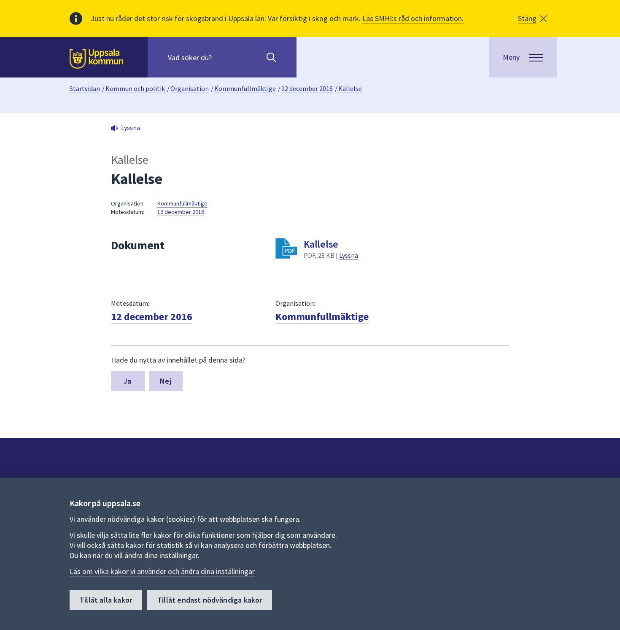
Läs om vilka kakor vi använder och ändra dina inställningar (162, 571)
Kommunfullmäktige (245, 88)
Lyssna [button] (130, 127)
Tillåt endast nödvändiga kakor (209, 600)
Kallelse (350, 88)
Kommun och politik (135, 88)
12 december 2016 (307, 88)
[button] (532, 18)
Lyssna (348, 255)
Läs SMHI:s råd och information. (413, 18)
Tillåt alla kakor (106, 600)
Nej (165, 381)
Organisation (189, 88)
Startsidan (85, 88)
